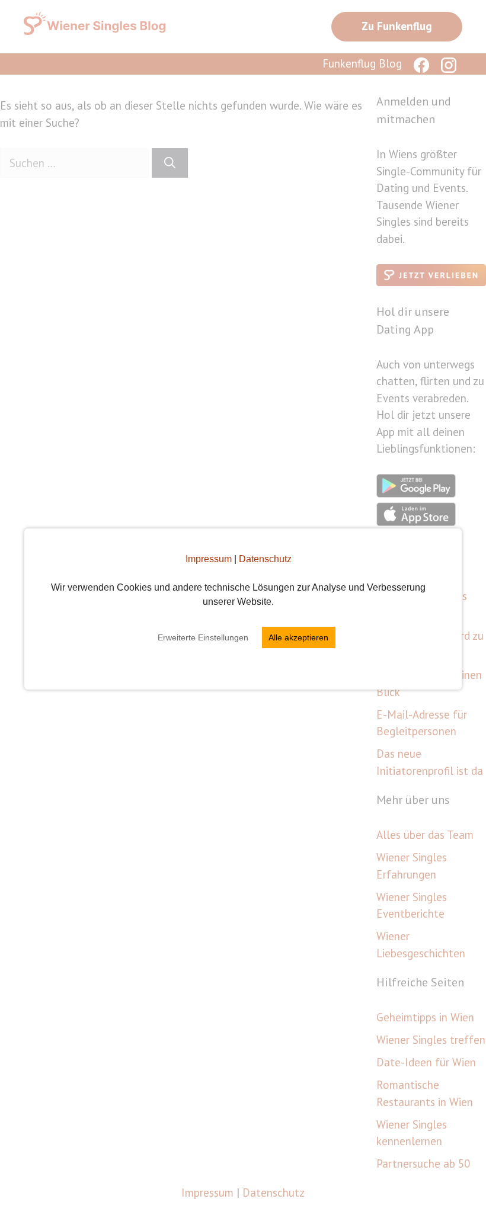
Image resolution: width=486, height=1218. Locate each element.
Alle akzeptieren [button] (298, 637)
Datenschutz (265, 559)
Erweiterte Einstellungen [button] (203, 637)
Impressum (209, 559)
